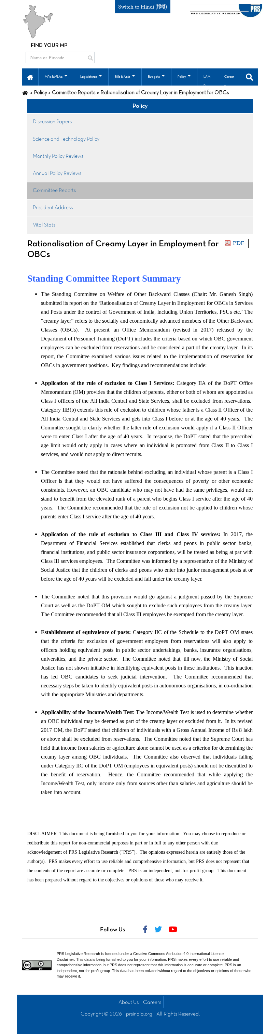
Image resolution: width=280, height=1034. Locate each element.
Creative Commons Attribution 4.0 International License (178, 954)
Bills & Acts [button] (122, 76)
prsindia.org (139, 1014)
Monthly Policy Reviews (58, 156)
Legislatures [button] (88, 76)
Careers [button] (229, 81)
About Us (128, 1002)
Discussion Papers (52, 121)
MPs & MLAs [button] (53, 76)
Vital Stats (44, 225)
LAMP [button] (207, 81)
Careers (152, 1002)
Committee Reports (54, 190)
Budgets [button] (154, 76)
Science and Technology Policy (66, 139)
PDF (238, 243)
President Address (53, 207)
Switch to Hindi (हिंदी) (142, 6)
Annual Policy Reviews (57, 173)
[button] (30, 76)
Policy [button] (182, 76)
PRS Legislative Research (78, 954)
